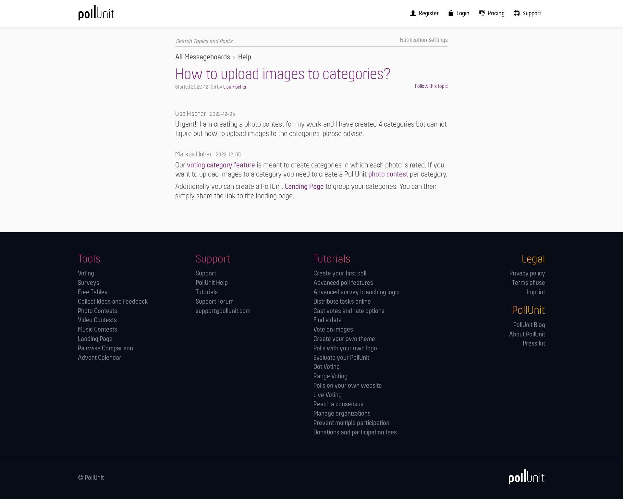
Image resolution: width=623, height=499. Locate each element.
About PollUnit (527, 334)
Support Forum (215, 301)
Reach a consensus (338, 404)
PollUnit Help (212, 283)
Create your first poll (339, 273)
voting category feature (221, 165)
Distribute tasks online (342, 301)
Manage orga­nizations (342, 413)
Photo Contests (97, 311)
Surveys (88, 283)
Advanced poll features (343, 283)
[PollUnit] (523, 476)
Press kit (534, 343)
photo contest (388, 174)
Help (244, 57)
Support (206, 273)
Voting (86, 273)
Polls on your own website (347, 386)
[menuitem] (422, 13)
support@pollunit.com (223, 311)
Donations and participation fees (355, 432)
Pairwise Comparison (105, 348)
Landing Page (304, 187)
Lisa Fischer (235, 87)
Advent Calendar (99, 358)
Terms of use (528, 283)
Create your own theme (344, 339)
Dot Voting (326, 367)
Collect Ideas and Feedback (113, 301)
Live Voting (327, 395)
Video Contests (97, 320)
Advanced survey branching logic (356, 292)
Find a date (327, 320)
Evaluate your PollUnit (341, 358)
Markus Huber (193, 154)
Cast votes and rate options (349, 311)
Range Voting (330, 376)
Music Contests (97, 329)
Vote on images (333, 329)
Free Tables (92, 292)
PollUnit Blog (529, 325)
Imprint (536, 292)
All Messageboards (202, 57)
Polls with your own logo (345, 348)
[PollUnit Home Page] (107, 15)
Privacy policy (527, 273)
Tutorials (207, 292)
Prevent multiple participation (351, 423)
